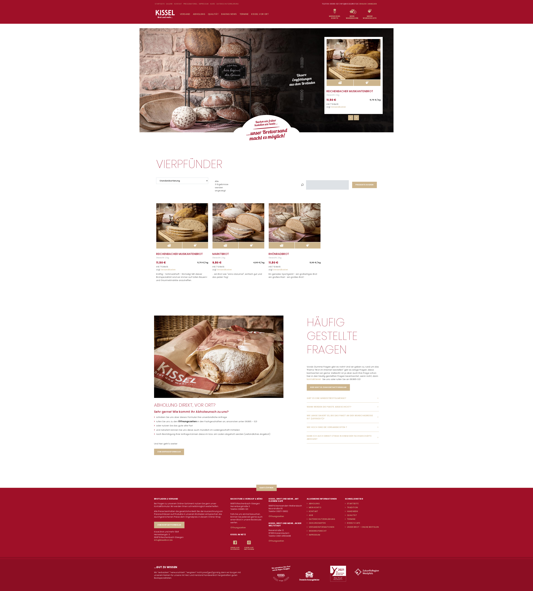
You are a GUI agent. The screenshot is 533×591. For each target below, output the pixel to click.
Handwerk (352, 511)
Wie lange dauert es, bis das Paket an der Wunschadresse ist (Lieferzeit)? (340, 417)
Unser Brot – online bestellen (363, 527)
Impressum (314, 535)
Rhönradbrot (279, 254)
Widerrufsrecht (318, 531)
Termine (244, 14)
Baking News (229, 14)
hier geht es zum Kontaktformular (328, 387)
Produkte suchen (364, 185)
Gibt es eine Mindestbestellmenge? (326, 398)
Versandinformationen (321, 527)
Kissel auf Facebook (235, 548)
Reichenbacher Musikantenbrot (349, 91)
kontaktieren (314, 379)
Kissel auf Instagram (249, 548)
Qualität (213, 14)
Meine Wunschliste (369, 17)
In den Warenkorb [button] (340, 83)
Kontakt (313, 511)
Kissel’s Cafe (353, 523)
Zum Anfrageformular (169, 452)
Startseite (353, 503)
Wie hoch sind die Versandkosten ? (327, 427)
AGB (311, 515)
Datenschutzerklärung (322, 519)
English (363, 4)
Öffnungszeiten (238, 527)
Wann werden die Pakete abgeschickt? (329, 406)
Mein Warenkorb (352, 17)
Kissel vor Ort (260, 14)
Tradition (352, 507)
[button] (367, 83)
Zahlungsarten (317, 523)
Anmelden (372, 4)
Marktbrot (220, 254)
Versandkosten (338, 107)
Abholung (199, 14)
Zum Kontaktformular (169, 525)
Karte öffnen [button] (266, 488)
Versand (185, 14)
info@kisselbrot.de (163, 540)
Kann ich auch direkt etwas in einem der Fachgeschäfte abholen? (339, 437)
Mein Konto (315, 507)
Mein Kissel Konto (334, 17)
